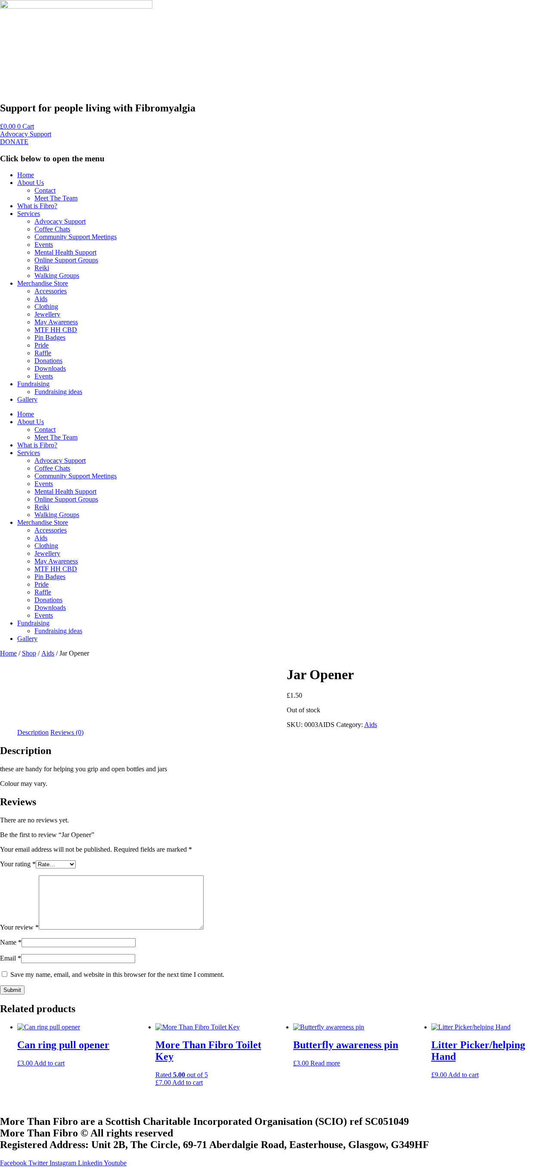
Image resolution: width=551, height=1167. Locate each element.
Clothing (46, 306)
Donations (48, 360)
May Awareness (56, 322)
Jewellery (47, 314)
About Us (30, 182)
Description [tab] (33, 732)
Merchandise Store (42, 283)
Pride (41, 345)
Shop (29, 653)
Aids (40, 298)
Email (10, 958)
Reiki (41, 267)
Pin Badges (49, 337)
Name (11, 942)
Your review (19, 927)
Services (28, 213)
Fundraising (33, 384)
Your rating (18, 864)
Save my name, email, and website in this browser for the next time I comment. (117, 974)
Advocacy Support (60, 221)
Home (25, 175)
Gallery (27, 399)
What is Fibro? (37, 205)
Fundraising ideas (58, 391)
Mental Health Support (65, 252)
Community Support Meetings (75, 236)
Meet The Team (55, 198)
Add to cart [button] (49, 1063)
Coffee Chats (52, 229)
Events (43, 244)
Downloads (50, 368)
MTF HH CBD (55, 329)
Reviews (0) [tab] (67, 732)
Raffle (42, 353)
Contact (45, 190)
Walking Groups (56, 275)
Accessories (50, 291)
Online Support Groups (66, 260)
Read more (325, 1063)
